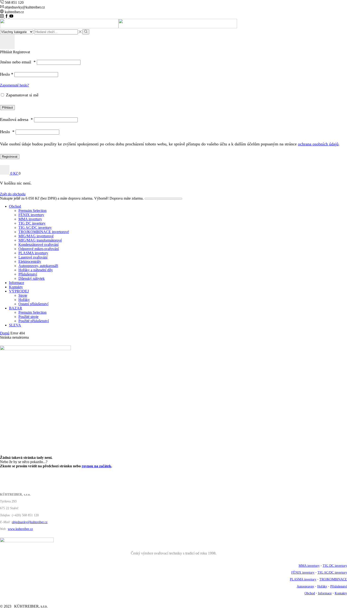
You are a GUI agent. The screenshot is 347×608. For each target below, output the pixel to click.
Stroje (22, 295)
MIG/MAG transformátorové (40, 240)
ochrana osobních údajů (318, 144)
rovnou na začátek (96, 466)
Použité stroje (28, 317)
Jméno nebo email (18, 62)
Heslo (6, 74)
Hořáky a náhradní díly (35, 270)
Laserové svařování (32, 257)
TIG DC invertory (32, 223)
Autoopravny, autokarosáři (38, 266)
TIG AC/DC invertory (35, 228)
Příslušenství (27, 274)
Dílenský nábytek (31, 278)
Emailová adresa (16, 119)
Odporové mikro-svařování (38, 249)
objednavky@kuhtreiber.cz (29, 522)
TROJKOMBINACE (333, 579)
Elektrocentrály (29, 261)
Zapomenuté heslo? (14, 85)
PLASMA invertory (33, 253)
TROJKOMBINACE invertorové (43, 232)
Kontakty (16, 287)
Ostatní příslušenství (33, 304)
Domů (4, 333)
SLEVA (15, 325)
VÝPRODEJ (19, 291)
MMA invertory (30, 219)
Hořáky (24, 300)
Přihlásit (7, 107)
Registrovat (9, 156)
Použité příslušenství (33, 321)
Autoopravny (305, 586)
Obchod (15, 206)
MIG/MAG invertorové (36, 236)
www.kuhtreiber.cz (20, 529)
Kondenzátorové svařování (38, 244)
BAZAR (15, 308)
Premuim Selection (32, 211)
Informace (16, 283)
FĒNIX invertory (31, 215)
